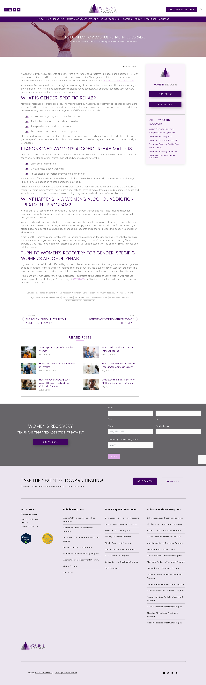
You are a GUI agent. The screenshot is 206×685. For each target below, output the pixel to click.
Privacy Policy (61, 672)
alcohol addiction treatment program (48, 297)
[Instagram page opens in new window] (10, 9)
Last (158, 419)
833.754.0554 (78, 279)
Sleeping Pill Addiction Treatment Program (162, 615)
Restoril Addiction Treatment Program (164, 606)
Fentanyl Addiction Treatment (161, 549)
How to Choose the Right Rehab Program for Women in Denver (118, 365)
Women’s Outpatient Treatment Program (78, 529)
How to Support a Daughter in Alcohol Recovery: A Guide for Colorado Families (54, 383)
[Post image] (28, 352)
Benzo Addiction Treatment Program (164, 536)
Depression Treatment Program (120, 549)
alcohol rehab (68, 297)
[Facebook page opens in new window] (6, 9)
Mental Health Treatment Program (121, 524)
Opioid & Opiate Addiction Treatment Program (164, 576)
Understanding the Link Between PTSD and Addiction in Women (118, 381)
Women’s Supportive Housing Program (81, 553)
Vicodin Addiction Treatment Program (164, 622)
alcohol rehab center (82, 297)
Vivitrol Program (70, 566)
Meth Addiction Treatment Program (163, 568)
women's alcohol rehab (73, 300)
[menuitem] (51, 19)
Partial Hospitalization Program (77, 547)
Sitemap (73, 672)
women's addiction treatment (119, 297)
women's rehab (89, 300)
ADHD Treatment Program (117, 530)
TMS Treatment (112, 568)
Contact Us (68, 572)
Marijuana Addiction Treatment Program (166, 562)
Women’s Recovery (44, 672)
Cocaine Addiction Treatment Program (165, 543)
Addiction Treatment (46, 293)
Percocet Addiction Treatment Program (165, 590)
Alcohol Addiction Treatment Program (164, 524)
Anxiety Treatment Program (118, 536)
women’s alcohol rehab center (118, 80)
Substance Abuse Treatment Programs (165, 518)
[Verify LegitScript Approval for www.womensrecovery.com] (26, 543)
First (110, 419)
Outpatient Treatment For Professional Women (81, 539)
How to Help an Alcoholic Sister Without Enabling (118, 349)
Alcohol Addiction (63, 293)
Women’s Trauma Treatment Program (81, 560)
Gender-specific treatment (94, 293)
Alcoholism (77, 293)
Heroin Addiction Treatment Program (164, 555)
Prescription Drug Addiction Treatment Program (165, 599)
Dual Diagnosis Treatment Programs (122, 518)
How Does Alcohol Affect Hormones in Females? (57, 365)
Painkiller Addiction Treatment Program (165, 584)
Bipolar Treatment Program (118, 543)
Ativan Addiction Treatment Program (164, 530)
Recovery (111, 293)
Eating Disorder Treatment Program (121, 562)
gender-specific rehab (99, 297)
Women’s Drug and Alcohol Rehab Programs (79, 520)
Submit (113, 456)
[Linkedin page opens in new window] (18, 9)
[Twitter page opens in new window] (14, 9)
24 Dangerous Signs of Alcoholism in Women (57, 349)
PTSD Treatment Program (117, 555)
